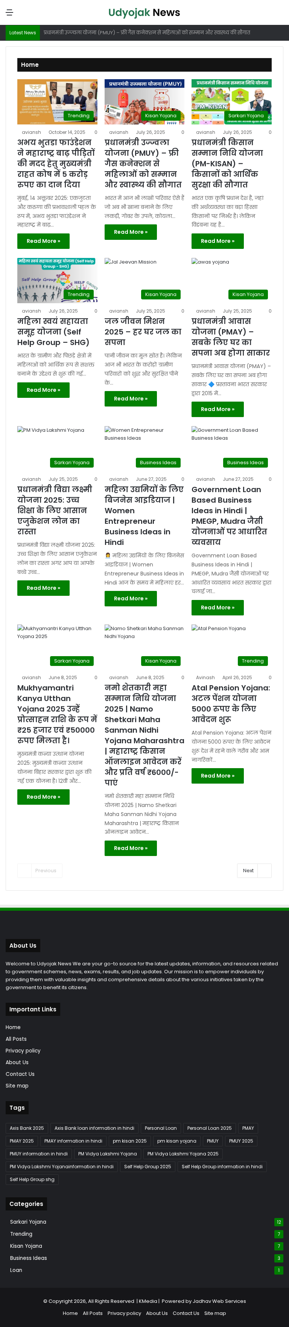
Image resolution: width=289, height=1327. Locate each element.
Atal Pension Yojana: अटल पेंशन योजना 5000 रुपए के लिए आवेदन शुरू (231, 704)
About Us (17, 1062)
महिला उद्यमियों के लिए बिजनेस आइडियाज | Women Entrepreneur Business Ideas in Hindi (144, 516)
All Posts (16, 1039)
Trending (21, 1234)
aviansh (31, 132)
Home (13, 1027)
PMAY (248, 1128)
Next (248, 870)
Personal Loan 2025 (209, 1128)
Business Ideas (28, 1258)
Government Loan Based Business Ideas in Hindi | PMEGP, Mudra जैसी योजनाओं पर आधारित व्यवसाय (229, 516)
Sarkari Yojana (28, 1222)
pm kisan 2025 (130, 1141)
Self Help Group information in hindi (222, 1166)
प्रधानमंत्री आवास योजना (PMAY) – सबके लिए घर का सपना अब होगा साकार (231, 337)
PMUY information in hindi (39, 1154)
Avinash (205, 677)
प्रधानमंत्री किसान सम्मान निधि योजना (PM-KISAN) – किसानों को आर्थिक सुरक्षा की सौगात (227, 163)
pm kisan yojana (176, 1141)
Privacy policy (23, 1050)
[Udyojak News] (144, 12)
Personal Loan (161, 1128)
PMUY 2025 (241, 1141)
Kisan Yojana (26, 1246)
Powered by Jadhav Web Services (204, 1301)
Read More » (43, 241)
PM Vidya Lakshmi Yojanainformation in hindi (62, 1166)
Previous (45, 870)
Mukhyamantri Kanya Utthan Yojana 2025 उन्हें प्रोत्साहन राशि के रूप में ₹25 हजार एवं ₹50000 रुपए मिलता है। (57, 714)
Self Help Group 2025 (147, 1166)
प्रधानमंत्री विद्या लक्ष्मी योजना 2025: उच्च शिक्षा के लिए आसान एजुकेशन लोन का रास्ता (54, 510)
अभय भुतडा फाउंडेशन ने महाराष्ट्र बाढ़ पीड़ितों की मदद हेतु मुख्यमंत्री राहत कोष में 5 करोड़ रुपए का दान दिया (55, 163)
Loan (16, 1270)
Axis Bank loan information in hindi (94, 1128)
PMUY (213, 1141)
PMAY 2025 (22, 1141)
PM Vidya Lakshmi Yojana (107, 1154)
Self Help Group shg (32, 1179)
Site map (17, 1085)
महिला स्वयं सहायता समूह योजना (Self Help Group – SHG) (53, 332)
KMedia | (150, 1301)
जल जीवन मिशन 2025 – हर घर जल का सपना (143, 332)
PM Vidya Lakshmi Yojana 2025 (183, 1154)
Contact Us (20, 1074)
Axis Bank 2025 (27, 1128)
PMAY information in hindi (73, 1141)
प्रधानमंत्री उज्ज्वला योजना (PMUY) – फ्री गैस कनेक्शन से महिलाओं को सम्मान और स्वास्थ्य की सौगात (143, 163)
